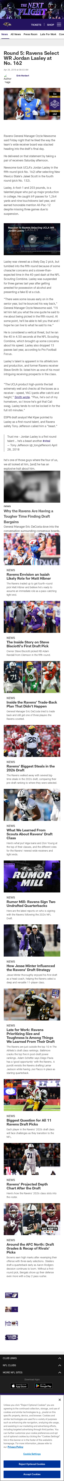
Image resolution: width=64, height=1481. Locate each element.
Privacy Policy (15, 1446)
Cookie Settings (32, 1453)
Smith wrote (22, 397)
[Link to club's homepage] (7, 23)
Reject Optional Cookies (32, 1464)
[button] (32, 239)
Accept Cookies (32, 1474)
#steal (46, 440)
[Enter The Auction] (11, 1323)
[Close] (60, 1400)
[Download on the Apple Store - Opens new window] (19, 1386)
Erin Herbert (23, 75)
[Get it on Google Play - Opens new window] (44, 1387)
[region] (32, 1438)
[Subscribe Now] (11, 1295)
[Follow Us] (11, 1337)
